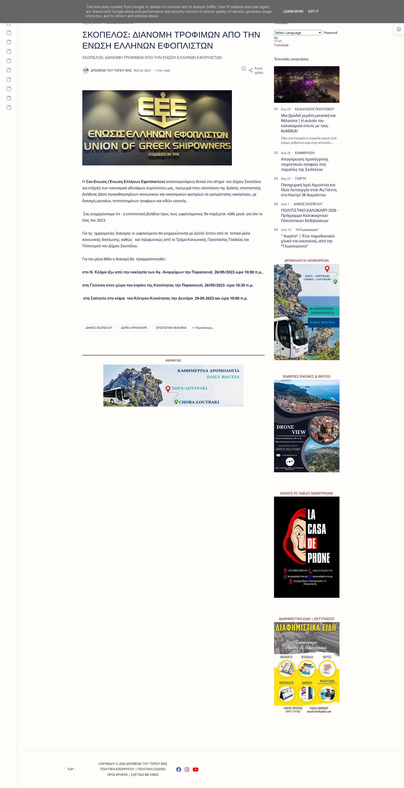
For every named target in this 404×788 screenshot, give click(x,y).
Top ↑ (71, 769)
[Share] (256, 70)
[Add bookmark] (243, 68)
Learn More (293, 11)
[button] (203, 327)
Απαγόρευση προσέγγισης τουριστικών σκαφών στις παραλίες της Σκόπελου (304, 164)
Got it (313, 11)
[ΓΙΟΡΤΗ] (300, 179)
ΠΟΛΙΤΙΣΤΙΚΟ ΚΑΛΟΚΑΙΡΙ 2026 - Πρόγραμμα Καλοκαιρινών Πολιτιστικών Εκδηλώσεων (310, 215)
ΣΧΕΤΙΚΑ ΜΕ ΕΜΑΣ (145, 775)
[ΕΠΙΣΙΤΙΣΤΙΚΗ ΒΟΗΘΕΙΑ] (171, 328)
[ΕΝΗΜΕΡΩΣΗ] (304, 153)
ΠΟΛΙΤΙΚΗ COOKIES (152, 769)
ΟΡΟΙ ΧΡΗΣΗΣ (117, 775)
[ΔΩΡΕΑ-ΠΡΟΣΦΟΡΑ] (134, 328)
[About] (9, 23)
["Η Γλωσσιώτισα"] (307, 230)
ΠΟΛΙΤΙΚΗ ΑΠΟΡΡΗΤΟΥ (117, 769)
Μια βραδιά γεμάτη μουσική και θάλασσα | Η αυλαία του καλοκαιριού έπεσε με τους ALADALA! (308, 123)
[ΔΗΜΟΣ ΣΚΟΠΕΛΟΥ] (98, 328)
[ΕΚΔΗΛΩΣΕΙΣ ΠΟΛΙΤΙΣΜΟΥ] (315, 109)
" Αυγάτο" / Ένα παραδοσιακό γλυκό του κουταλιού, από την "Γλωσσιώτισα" (308, 241)
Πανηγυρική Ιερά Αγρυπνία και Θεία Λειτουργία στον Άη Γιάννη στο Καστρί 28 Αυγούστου (308, 190)
